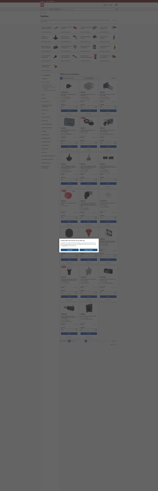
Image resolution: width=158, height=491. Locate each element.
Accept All (69, 250)
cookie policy (64, 245)
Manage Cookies (88, 250)
